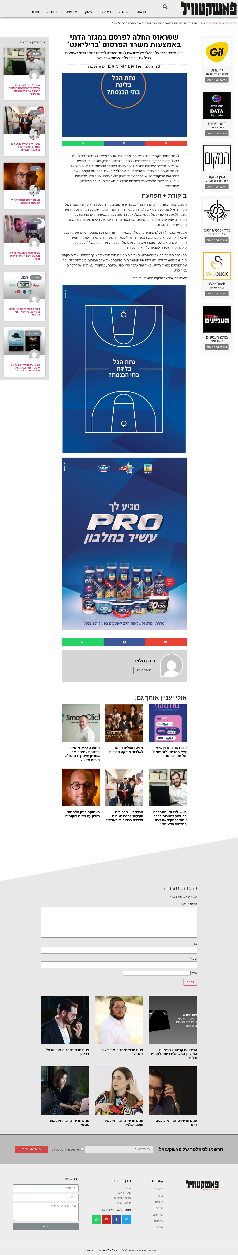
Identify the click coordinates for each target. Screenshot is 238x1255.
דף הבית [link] (230, 23)
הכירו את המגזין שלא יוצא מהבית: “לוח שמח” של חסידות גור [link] (169, 752)
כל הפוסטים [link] (144, 670)
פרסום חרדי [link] (214, 23)
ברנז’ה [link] (123, 12)
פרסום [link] (141, 12)
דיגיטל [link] (106, 12)
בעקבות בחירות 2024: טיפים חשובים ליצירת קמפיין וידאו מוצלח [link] (25, 256)
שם (195, 943)
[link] (209, 9)
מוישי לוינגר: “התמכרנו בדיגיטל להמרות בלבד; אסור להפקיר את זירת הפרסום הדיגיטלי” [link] (170, 818)
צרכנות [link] (52, 12)
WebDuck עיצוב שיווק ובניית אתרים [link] (100, 1250)
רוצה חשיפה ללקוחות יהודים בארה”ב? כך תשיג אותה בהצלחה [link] (24, 311)
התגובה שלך (189, 903)
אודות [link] (34, 12)
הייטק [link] (89, 12)
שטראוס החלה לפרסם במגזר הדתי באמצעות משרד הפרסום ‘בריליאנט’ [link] (124, 41)
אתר (194, 973)
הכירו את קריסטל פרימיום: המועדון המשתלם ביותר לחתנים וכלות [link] (173, 1054)
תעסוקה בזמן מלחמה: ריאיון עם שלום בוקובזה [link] (82, 814)
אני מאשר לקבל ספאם (66, 1149)
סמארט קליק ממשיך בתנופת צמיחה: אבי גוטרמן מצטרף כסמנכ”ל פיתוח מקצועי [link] (82, 754)
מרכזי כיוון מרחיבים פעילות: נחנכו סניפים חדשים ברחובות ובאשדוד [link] (124, 816)
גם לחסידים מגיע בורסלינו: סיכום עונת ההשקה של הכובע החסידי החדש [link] (25, 367)
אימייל (193, 958)
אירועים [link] (71, 12)
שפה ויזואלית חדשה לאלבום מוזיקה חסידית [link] (126, 750)
